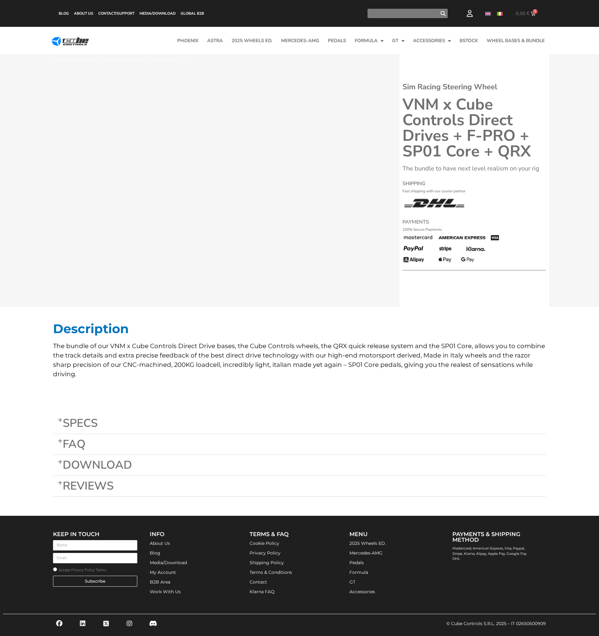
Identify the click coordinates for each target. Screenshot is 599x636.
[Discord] (153, 623)
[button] (299, 423)
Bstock (469, 40)
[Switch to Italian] (500, 13)
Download (97, 465)
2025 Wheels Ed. (251, 40)
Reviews (88, 486)
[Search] (443, 13)
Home (58, 59)
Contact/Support (116, 13)
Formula (366, 40)
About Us (83, 13)
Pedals (337, 40)
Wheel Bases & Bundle (516, 40)
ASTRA (215, 40)
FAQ (74, 444)
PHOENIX (187, 40)
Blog (64, 13)
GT (395, 40)
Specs (80, 423)
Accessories (429, 40)
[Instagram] (129, 623)
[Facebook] (59, 623)
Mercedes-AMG (300, 40)
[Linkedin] (82, 623)
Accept (82, 570)
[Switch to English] (488, 13)
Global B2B (192, 13)
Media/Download (157, 13)
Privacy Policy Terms (88, 570)
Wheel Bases (76, 59)
